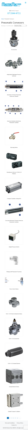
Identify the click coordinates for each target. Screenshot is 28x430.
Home (2, 18)
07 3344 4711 (14, 13)
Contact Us (14, 425)
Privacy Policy (20, 423)
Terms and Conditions (10, 423)
